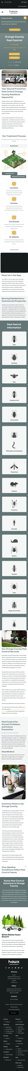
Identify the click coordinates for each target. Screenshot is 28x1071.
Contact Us (14, 982)
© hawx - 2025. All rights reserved (14, 1004)
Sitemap (14, 972)
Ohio (16, 1035)
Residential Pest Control (14, 976)
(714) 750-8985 (14, 44)
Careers (14, 980)
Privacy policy (14, 1007)
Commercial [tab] (14, 250)
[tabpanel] (14, 198)
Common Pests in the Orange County (13, 805)
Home (14, 975)
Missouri (18, 1019)
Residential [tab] (14, 146)
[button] (2, 12)
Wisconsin (18, 1063)
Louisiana (6, 1052)
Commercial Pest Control (14, 978)
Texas (17, 1046)
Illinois (5, 1041)
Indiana (5, 1046)
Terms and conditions (14, 1009)
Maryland (6, 1057)
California (6, 1024)
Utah (16, 1057)
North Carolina (19, 1024)
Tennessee (18, 1041)
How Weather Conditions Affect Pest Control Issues (13, 870)
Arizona (5, 1019)
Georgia (5, 1035)
